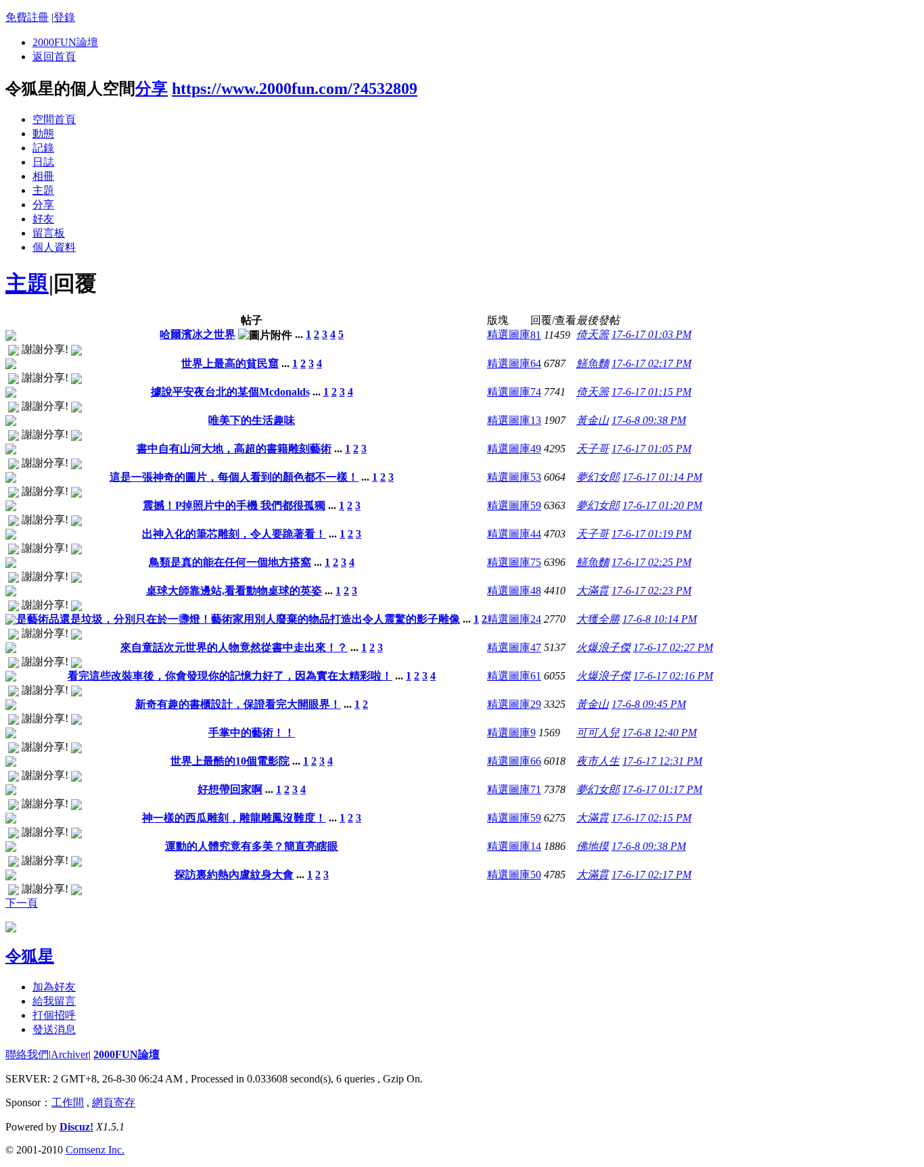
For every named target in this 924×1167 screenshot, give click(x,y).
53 (535, 477)
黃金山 (592, 420)
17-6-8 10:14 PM (659, 619)
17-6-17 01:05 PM (651, 448)
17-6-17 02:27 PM (673, 647)
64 (535, 363)
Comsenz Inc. (95, 1150)
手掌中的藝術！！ (251, 732)
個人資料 (54, 247)
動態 (43, 133)
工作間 (67, 1102)
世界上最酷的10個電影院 (230, 761)
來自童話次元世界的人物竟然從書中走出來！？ (234, 647)
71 (535, 789)
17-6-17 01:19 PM (651, 534)
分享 (151, 88)
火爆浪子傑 (603, 647)
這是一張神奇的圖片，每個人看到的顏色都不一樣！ (234, 477)
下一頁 (21, 903)
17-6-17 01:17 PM (662, 789)
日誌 (43, 162)
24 (535, 619)
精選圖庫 (508, 334)
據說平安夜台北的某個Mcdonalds (230, 392)
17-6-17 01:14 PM (662, 477)
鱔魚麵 (592, 363)
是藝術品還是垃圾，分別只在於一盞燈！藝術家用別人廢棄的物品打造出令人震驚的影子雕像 (238, 619)
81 (535, 335)
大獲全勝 (598, 619)
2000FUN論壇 (65, 42)
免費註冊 (27, 17)
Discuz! (76, 1127)
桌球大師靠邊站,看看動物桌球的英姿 (234, 590)
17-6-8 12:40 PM (659, 732)
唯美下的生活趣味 (251, 420)
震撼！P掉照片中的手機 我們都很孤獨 (234, 505)
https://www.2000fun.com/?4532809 (294, 88)
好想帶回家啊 (230, 789)
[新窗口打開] (10, 337)
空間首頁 (54, 119)
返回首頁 (54, 56)
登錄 (64, 17)
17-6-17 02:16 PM (673, 676)
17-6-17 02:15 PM (651, 818)
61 (535, 676)
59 (535, 505)
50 (535, 874)
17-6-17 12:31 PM (662, 761)
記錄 (43, 147)
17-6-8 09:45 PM (648, 704)
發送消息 (54, 1029)
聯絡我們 (27, 1054)
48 (535, 590)
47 (535, 647)
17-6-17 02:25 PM (651, 562)
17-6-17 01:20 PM (662, 505)
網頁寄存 (113, 1102)
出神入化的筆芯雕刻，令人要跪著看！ (234, 534)
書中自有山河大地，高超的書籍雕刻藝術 (234, 448)
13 (535, 420)
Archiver (70, 1054)
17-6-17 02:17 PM (651, 363)
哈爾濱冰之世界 (197, 334)
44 (535, 534)
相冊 (43, 176)
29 (535, 704)
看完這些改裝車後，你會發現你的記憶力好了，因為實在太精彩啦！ (230, 676)
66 (535, 761)
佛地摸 (592, 846)
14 (535, 846)
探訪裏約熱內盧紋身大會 (234, 874)
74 (535, 392)
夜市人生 (598, 761)
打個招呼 (54, 1015)
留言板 (48, 233)
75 (535, 562)
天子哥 (592, 448)
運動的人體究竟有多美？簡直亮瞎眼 (251, 846)
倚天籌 (592, 334)
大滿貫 (592, 590)
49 (535, 448)
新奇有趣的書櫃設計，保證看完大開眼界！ (238, 704)
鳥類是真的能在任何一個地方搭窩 (230, 562)
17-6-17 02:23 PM (651, 590)
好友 (43, 218)
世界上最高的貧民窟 (230, 363)
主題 (43, 190)
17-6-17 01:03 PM (651, 334)
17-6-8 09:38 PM (648, 420)
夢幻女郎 (598, 477)
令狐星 (29, 956)
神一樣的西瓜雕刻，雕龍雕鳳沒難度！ (234, 818)
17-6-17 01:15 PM (651, 392)
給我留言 (54, 1001)
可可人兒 (598, 732)
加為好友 (54, 987)
